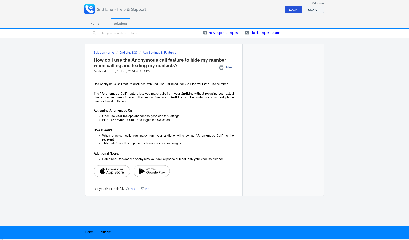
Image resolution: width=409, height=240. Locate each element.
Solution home (104, 52)
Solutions (120, 23)
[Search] (94, 33)
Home (95, 23)
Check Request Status (265, 33)
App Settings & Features (159, 52)
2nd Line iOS (128, 52)
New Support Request (224, 33)
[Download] (196, 64)
